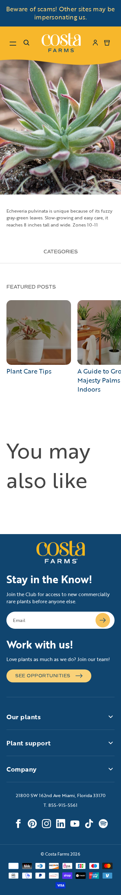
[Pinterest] (32, 823)
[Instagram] (46, 823)
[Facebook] (18, 823)
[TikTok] (89, 823)
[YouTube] (74, 823)
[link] (61, 42)
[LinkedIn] (60, 823)
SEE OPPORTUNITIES (42, 676)
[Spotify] (103, 823)
